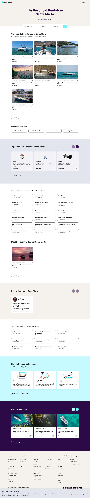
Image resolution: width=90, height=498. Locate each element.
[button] (23, 36)
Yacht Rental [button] (35, 471)
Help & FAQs (72, 459)
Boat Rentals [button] (35, 459)
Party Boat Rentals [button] (37, 479)
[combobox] (30, 26)
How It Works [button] (23, 459)
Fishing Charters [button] (36, 464)
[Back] (73, 146)
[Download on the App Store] (15, 393)
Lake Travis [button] (60, 468)
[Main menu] (88, 2)
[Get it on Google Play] (25, 393)
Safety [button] (21, 466)
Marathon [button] (60, 482)
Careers (10, 461)
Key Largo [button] (60, 477)
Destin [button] (59, 480)
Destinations (48, 466)
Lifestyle (47, 461)
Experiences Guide (49, 464)
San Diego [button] (60, 466)
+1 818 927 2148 (73, 461)
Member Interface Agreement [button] (12, 476)
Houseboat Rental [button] (37, 466)
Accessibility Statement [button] (13, 473)
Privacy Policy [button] (25, 495)
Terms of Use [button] (38, 494)
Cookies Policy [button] (11, 471)
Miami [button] (59, 459)
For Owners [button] (22, 461)
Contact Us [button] (10, 481)
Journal (47, 456)
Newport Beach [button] (61, 471)
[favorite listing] (32, 56)
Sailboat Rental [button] (36, 473)
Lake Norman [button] (60, 475)
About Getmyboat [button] (12, 459)
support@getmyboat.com (75, 464)
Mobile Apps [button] (23, 464)
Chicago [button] (59, 473)
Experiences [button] (36, 456)
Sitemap (10, 479)
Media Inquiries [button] (11, 464)
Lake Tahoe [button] (60, 464)
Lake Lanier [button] (60, 461)
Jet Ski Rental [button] (36, 461)
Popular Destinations (63, 456)
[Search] (65, 26)
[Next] (77, 146)
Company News (48, 459)
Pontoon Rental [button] (36, 468)
